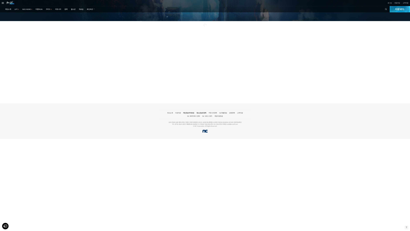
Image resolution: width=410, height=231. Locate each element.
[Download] (400, 9)
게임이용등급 (219, 116)
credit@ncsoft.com (232, 124)
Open (3, 2)
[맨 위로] (406, 227)
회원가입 (397, 3)
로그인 (390, 3)
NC (205, 131)
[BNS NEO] (10, 2)
